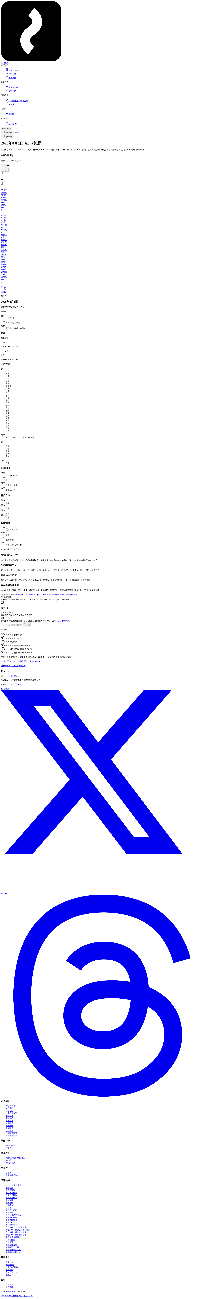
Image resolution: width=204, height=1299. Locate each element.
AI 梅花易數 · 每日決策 (15, 1158)
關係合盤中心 (11, 1136)
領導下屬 (9, 1131)
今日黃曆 (22, 661)
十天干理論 (10, 1190)
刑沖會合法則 (11, 1210)
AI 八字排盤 (11, 1106)
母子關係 (9, 1126)
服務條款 (9, 1287)
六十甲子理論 (11, 1195)
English (4, 1296)
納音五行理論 (11, 1198)
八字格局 (9, 1205)
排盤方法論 (10, 1240)
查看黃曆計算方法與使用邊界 (13, 666)
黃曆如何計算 (21, 595)
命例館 (8, 1208)
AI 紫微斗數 (11, 1145)
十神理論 (9, 1200)
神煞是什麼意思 (55, 595)
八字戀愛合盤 (11, 1113)
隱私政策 (9, 1285)
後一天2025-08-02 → (34, 661)
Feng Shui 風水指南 (13, 1185)
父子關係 (9, 1123)
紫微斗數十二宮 (12, 1247)
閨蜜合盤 (9, 1121)
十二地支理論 (11, 1193)
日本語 (24, 1296)
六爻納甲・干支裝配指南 (16, 1227)
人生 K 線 (10, 1262)
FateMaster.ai (12, 1291)
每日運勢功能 (63, 621)
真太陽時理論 (11, 1217)
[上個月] (3, 170)
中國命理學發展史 (13, 1237)
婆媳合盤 (9, 1118)
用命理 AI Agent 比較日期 (38, 595)
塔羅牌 (8, 1173)
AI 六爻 (9, 1160)
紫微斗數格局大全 (13, 1252)
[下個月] (8, 170)
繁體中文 (18, 1296)
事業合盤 (9, 1116)
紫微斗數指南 (11, 1245)
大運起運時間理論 (13, 1215)
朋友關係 (9, 1128)
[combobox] (3, 166)
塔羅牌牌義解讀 (12, 1175)
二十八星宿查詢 (12, 1267)
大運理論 (9, 1213)
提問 (28, 625)
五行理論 (9, 1188)
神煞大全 (9, 1203)
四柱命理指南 (11, 1242)
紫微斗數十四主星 (13, 1250)
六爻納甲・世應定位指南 (16, 1232)
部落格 (8, 1275)
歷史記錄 (9, 1270)
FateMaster (17, 133)
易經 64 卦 (10, 1222)
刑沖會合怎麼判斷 (69, 595)
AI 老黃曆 (10, 1265)
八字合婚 (9, 1111)
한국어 (30, 1296)
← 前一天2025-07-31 (9, 661)
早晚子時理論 (11, 1220)
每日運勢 (9, 1108)
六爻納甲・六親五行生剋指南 (18, 1230)
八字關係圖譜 (11, 1133)
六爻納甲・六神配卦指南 (16, 1235)
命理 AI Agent (11, 1272)
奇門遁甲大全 (11, 1225)
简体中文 (10, 1296)
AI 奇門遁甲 (11, 1163)
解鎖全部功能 (6, 128)
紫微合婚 (9, 1148)
